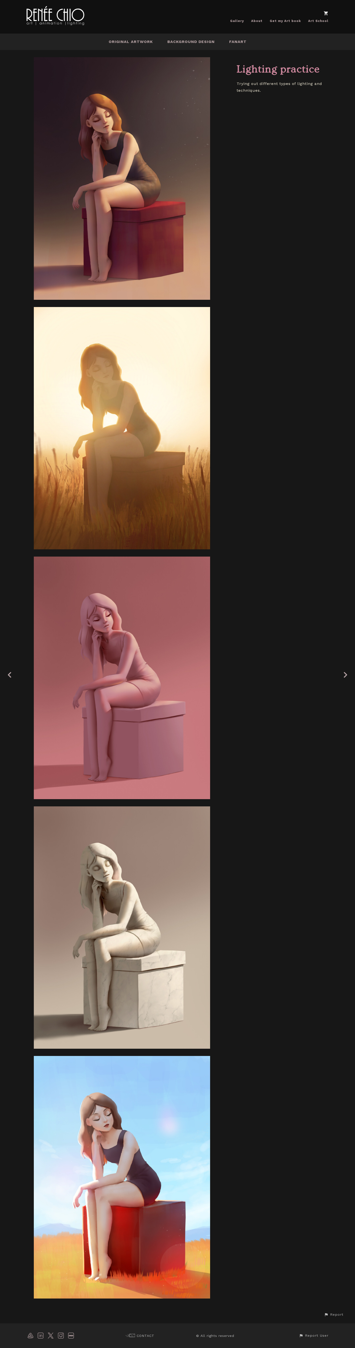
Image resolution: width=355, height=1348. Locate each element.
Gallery (237, 21)
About (257, 21)
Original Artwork (131, 41)
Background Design (191, 41)
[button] (333, 1315)
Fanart (238, 41)
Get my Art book (285, 21)
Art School (318, 21)
